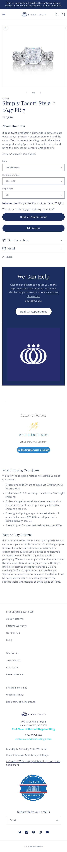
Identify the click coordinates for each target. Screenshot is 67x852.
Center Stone (39, 203)
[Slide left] (26, 92)
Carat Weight (55, 203)
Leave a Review (14, 674)
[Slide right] (40, 92)
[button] (3, 14)
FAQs (9, 639)
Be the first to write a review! (33, 449)
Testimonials (13, 660)
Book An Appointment (33, 311)
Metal (5, 161)
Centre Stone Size (11, 174)
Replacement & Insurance (20, 701)
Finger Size (7, 188)
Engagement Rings (16, 687)
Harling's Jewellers (36, 846)
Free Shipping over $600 (20, 611)
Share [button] (9, 256)
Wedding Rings (14, 694)
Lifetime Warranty (16, 625)
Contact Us (12, 667)
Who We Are (13, 653)
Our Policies (13, 632)
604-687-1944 (33, 735)
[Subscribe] (57, 820)
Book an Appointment (33, 216)
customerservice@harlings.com (33, 738)
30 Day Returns (14, 618)
